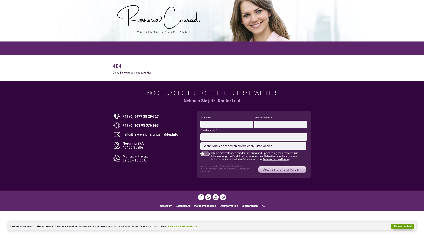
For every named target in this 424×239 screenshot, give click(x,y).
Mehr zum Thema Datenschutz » (182, 226)
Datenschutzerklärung (276, 159)
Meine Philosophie (205, 205)
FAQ (263, 205)
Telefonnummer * (263, 117)
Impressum (165, 205)
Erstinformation (228, 205)
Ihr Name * (205, 117)
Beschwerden (249, 205)
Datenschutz (183, 205)
